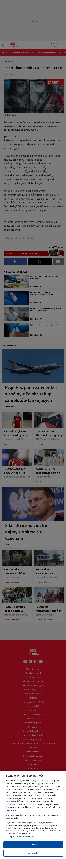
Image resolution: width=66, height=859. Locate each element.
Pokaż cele (33, 853)
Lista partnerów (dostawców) (20, 836)
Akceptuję (32, 844)
